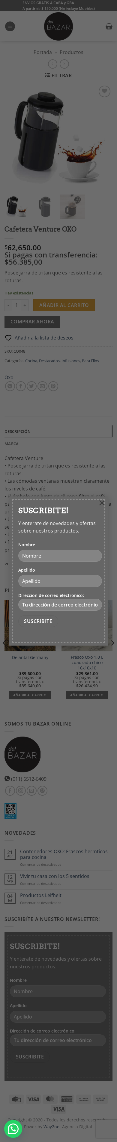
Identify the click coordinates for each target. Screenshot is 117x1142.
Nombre (26, 544)
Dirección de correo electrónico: (51, 595)
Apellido (26, 570)
